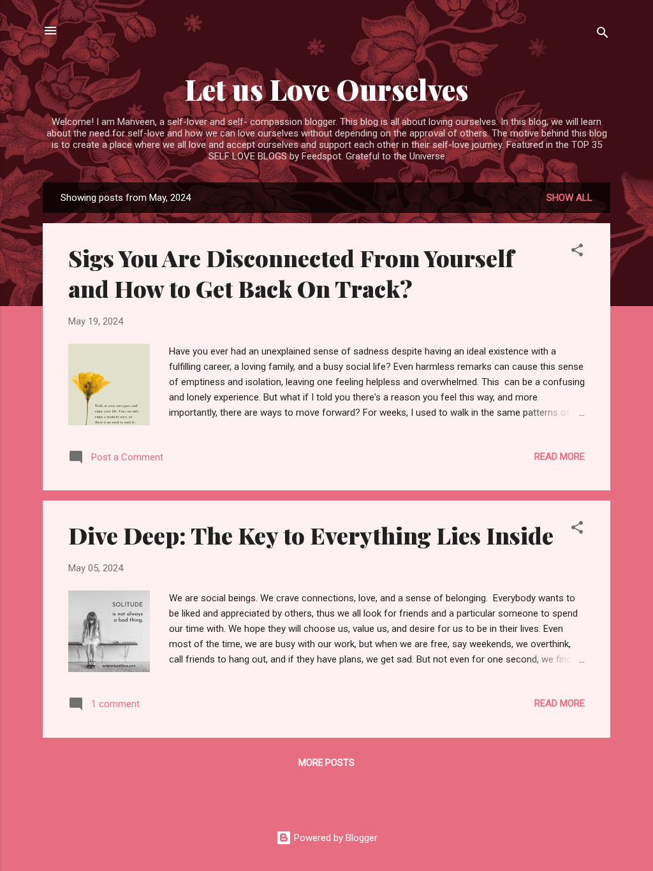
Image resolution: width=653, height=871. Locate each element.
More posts (326, 763)
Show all (569, 197)
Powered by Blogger (334, 838)
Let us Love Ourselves (327, 89)
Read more (559, 456)
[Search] (602, 34)
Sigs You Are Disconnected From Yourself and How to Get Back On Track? (291, 273)
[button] (577, 252)
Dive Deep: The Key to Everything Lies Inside (311, 535)
